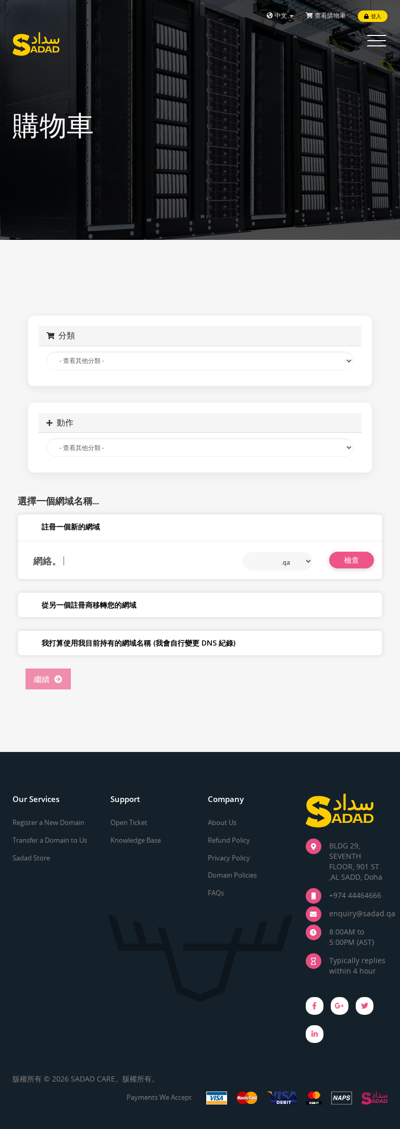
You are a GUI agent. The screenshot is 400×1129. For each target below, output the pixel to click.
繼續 (44, 679)
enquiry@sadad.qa (362, 913)
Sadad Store (31, 858)
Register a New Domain (48, 822)
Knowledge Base (135, 840)
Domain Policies (232, 875)
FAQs (216, 892)
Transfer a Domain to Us (49, 840)
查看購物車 (329, 15)
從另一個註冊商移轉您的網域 (89, 605)
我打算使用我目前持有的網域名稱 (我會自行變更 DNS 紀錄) (138, 643)
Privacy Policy (229, 858)
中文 (281, 15)
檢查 (351, 560)
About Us (222, 822)
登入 (375, 16)
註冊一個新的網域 (71, 526)
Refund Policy (229, 840)
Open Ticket (128, 822)
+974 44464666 (355, 895)
